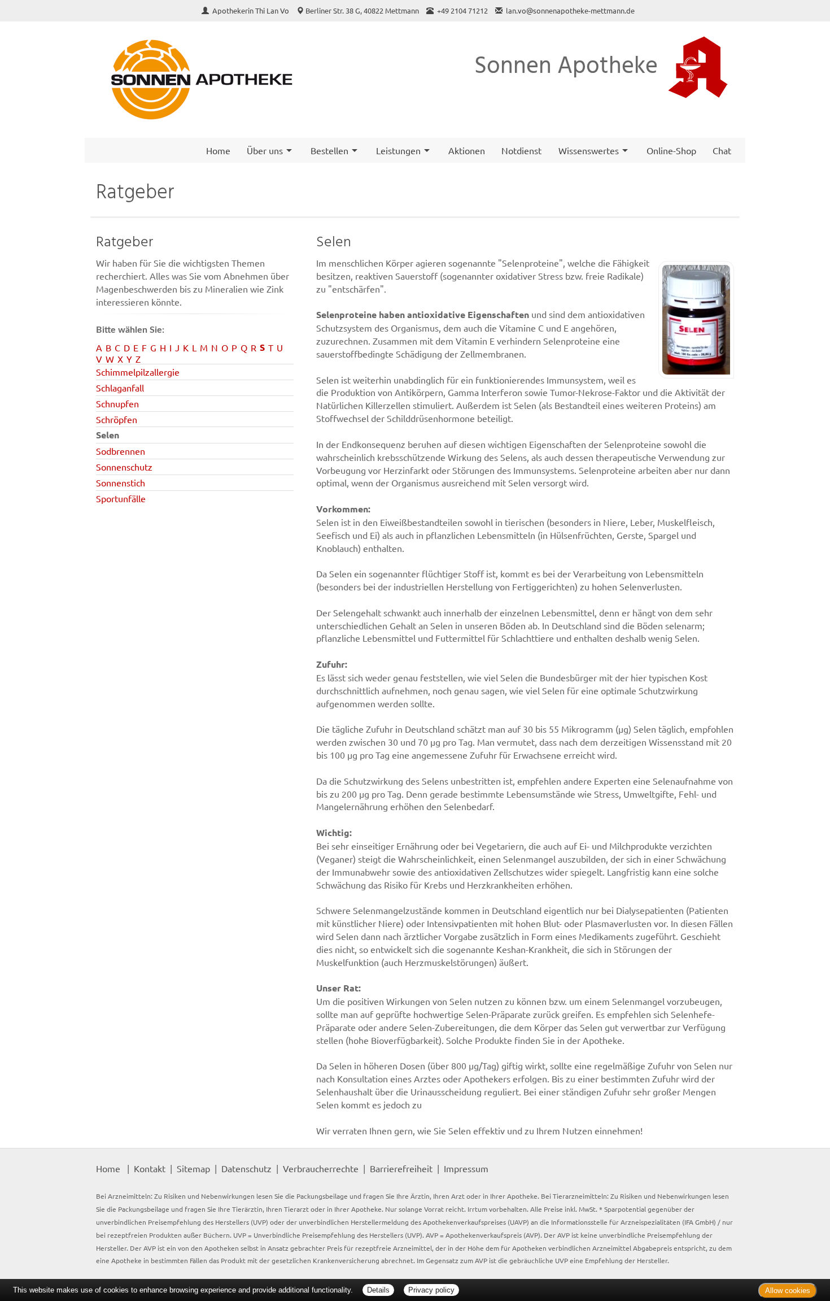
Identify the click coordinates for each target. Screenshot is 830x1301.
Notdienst (521, 150)
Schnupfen (117, 403)
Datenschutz (246, 1168)
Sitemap (193, 1168)
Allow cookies (787, 1290)
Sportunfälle (121, 498)
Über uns (265, 150)
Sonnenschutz (124, 466)
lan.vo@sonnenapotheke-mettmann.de (570, 10)
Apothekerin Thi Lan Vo (251, 10)
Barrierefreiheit (401, 1168)
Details (378, 1290)
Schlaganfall (120, 387)
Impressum (466, 1168)
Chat (722, 150)
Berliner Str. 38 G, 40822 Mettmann (362, 10)
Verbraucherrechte (321, 1168)
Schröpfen (116, 419)
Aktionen (466, 150)
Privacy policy (431, 1290)
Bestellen (329, 150)
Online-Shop (671, 150)
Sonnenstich (120, 482)
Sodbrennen (120, 450)
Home (218, 150)
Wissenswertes (588, 150)
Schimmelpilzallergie (138, 371)
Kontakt (149, 1168)
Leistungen (398, 150)
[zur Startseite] (196, 80)
